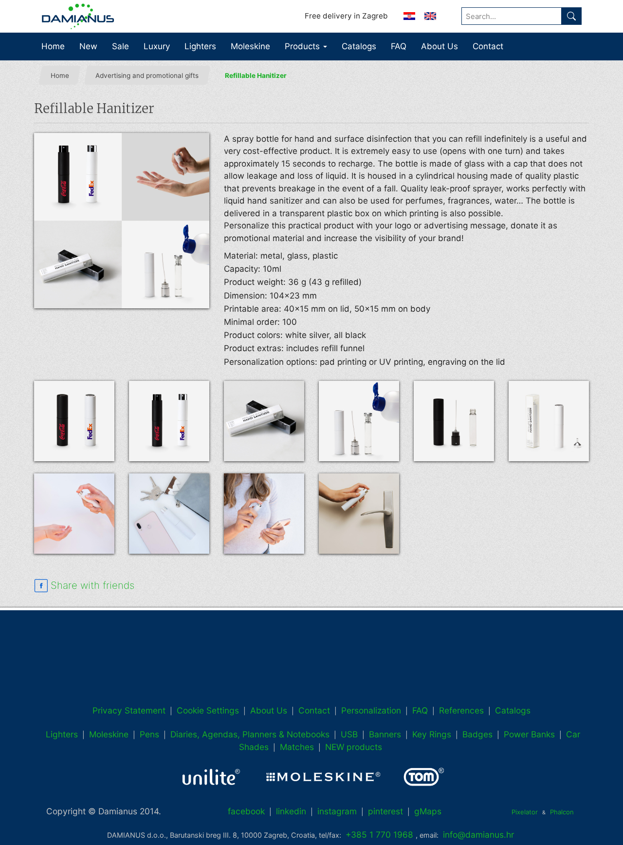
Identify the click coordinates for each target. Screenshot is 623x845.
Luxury (157, 46)
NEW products (353, 747)
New (88, 46)
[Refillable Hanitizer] (121, 220)
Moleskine (250, 46)
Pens (149, 734)
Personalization (371, 710)
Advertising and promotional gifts (147, 75)
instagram (337, 811)
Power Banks (529, 734)
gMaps (427, 811)
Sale (120, 46)
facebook (246, 811)
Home (53, 46)
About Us (439, 46)
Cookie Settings (208, 710)
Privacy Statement (128, 710)
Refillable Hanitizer (256, 75)
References (461, 710)
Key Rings (431, 734)
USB (349, 734)
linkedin (291, 811)
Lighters (200, 46)
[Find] (571, 16)
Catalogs (359, 46)
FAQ (398, 46)
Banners (385, 734)
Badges (477, 734)
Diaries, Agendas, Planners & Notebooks (250, 734)
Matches (297, 747)
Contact (488, 46)
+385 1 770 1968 (379, 834)
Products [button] (303, 46)
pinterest (385, 811)
